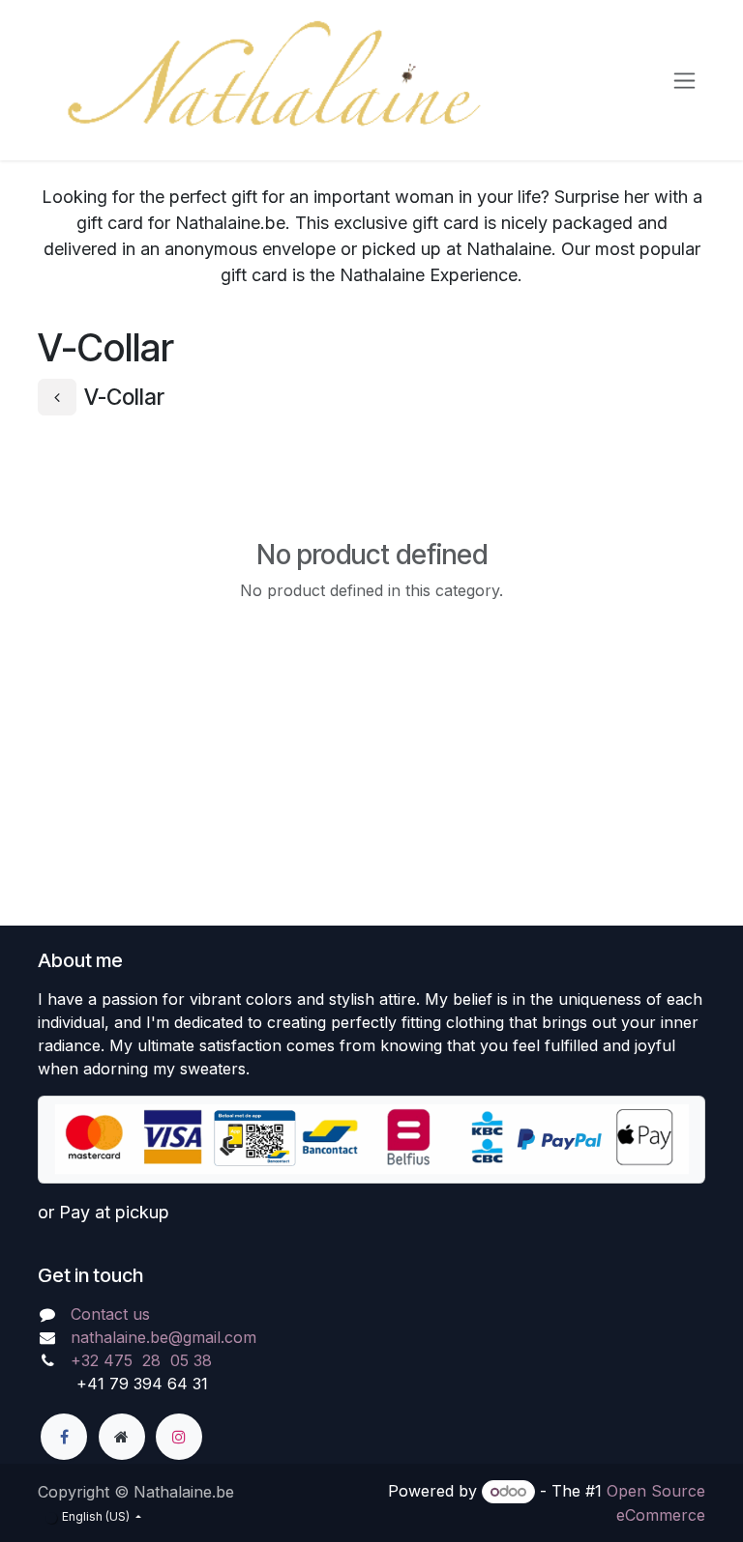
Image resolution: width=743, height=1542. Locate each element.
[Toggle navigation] (684, 80)
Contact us (110, 1314)
